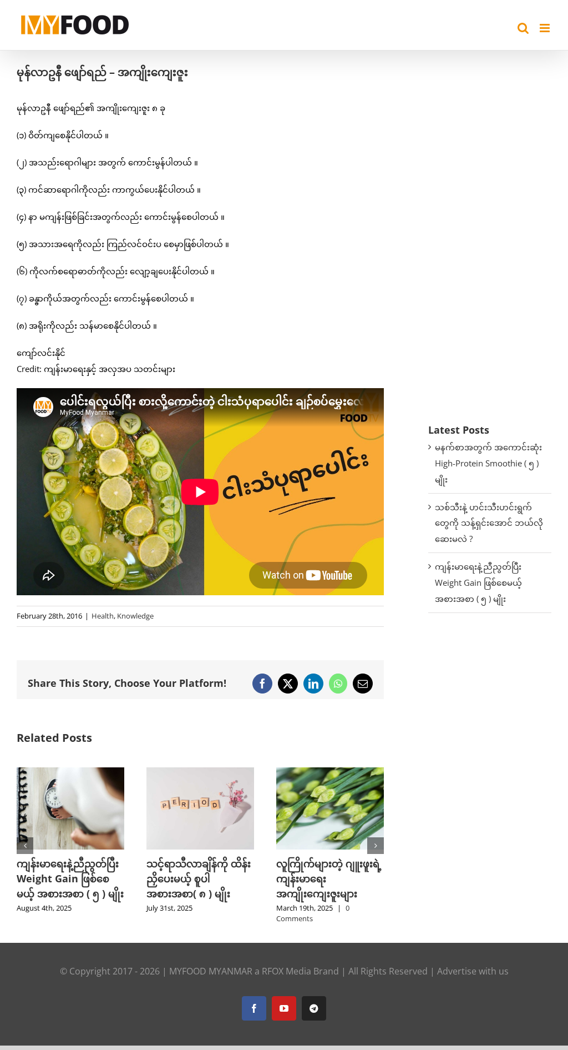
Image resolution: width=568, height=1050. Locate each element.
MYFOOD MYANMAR (210, 971)
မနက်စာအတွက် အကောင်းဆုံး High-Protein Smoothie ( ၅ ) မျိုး (488, 463)
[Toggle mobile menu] (545, 28)
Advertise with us (473, 971)
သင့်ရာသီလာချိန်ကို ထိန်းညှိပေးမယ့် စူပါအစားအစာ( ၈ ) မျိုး (69, 878)
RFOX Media (286, 971)
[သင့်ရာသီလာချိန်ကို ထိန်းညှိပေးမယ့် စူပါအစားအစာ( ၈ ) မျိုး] (70, 772)
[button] (25, 845)
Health (103, 616)
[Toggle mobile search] (523, 28)
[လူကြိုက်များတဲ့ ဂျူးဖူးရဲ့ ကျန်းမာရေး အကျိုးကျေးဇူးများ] (200, 772)
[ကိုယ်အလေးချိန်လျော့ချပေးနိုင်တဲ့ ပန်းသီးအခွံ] (330, 772)
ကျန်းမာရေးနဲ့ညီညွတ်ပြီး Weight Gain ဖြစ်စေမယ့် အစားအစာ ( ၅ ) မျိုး (478, 582)
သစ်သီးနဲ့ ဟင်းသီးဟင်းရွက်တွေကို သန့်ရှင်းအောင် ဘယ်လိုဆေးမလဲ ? (489, 523)
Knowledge (135, 616)
